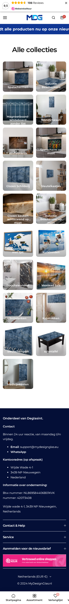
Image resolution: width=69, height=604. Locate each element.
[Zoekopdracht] (53, 17)
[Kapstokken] (51, 308)
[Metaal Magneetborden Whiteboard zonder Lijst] (18, 110)
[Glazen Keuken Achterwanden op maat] (18, 209)
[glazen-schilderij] (18, 176)
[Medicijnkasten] (18, 374)
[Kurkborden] (51, 242)
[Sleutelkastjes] (51, 176)
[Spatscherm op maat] (51, 143)
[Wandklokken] (51, 110)
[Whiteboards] (18, 143)
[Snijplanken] (18, 308)
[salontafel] (51, 341)
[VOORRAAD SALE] (51, 275)
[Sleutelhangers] (18, 341)
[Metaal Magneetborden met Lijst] (18, 242)
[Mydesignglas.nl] (34, 17)
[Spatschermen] (18, 76)
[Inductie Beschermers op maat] (51, 209)
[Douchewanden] (18, 275)
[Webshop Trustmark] (34, 561)
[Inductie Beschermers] (51, 76)
